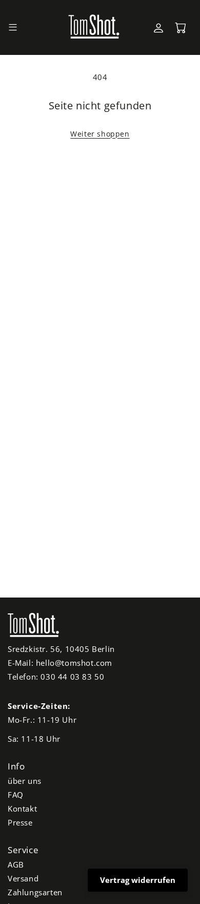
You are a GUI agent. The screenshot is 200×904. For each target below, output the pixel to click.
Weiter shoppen (99, 134)
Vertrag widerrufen (137, 880)
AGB (16, 864)
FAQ (16, 795)
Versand (23, 878)
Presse (20, 822)
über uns (25, 781)
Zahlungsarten (35, 892)
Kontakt (22, 808)
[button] (13, 27)
